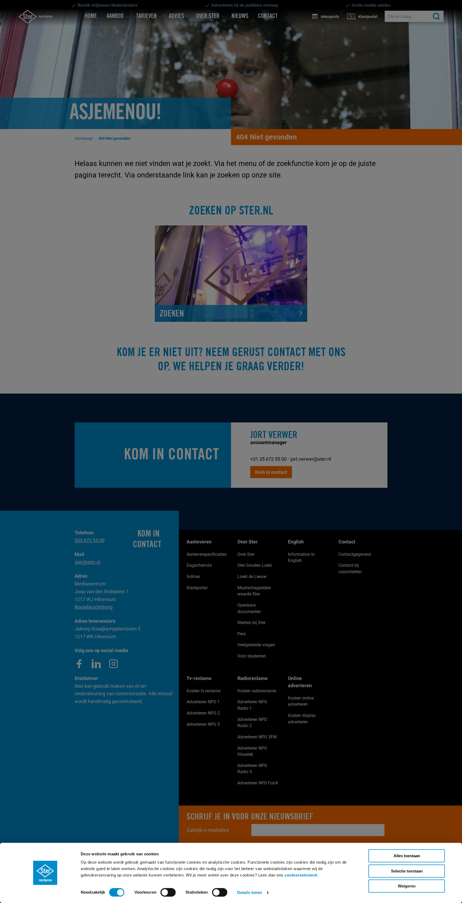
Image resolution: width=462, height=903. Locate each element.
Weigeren (406, 886)
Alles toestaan (407, 855)
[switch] (168, 892)
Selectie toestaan (407, 871)
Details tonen (249, 892)
